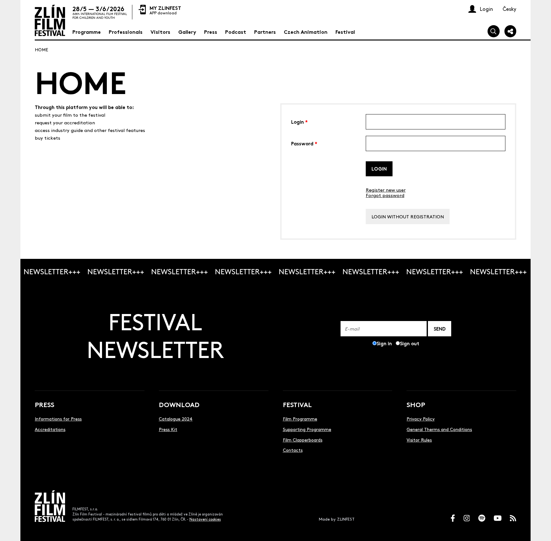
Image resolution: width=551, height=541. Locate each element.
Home (41, 49)
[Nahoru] (539, 529)
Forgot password (385, 195)
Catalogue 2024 (176, 418)
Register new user (386, 189)
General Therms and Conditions (439, 429)
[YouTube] (498, 518)
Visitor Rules (419, 439)
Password (304, 143)
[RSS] (513, 518)
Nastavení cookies (205, 519)
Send (439, 328)
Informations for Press (58, 418)
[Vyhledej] (494, 31)
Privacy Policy (421, 418)
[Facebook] (453, 518)
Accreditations (50, 429)
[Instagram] (467, 518)
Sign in (384, 343)
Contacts (293, 450)
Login (299, 121)
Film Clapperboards (302, 439)
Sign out (409, 343)
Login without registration (407, 216)
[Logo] (50, 20)
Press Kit (168, 429)
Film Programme (300, 418)
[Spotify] (481, 518)
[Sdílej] (510, 31)
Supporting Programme (307, 429)
